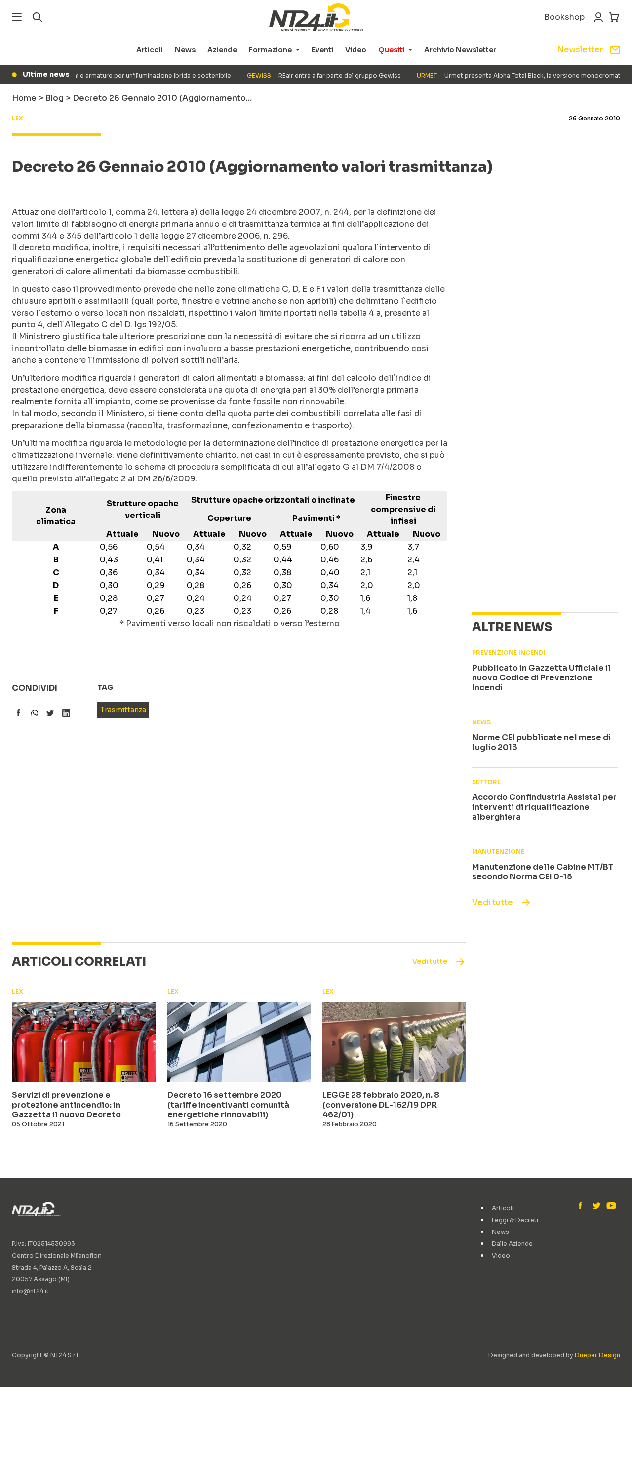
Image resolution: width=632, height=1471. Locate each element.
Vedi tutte (492, 902)
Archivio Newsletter (460, 49)
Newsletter (580, 49)
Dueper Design (597, 1355)
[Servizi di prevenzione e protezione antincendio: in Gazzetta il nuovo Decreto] (84, 1042)
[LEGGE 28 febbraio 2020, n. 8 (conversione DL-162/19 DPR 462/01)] (394, 1042)
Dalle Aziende (512, 1243)
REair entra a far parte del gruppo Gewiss (311, 75)
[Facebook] (583, 1206)
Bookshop (564, 17)
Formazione (270, 49)
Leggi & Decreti (515, 1220)
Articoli (149, 49)
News (185, 49)
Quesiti (391, 49)
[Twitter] (596, 1206)
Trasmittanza (123, 709)
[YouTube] (610, 1206)
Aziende (222, 49)
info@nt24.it (30, 1291)
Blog (54, 98)
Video (355, 49)
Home (24, 98)
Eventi (322, 49)
